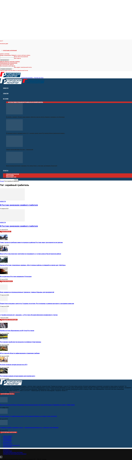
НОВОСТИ (5, 88)
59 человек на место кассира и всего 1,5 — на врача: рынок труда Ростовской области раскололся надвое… (35, 133)
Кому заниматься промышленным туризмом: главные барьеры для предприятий (27, 292)
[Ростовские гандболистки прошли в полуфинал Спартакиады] (4, 339)
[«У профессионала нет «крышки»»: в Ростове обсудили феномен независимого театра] (4, 312)
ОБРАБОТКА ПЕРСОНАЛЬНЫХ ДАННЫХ (14, 454)
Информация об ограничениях (8, 63)
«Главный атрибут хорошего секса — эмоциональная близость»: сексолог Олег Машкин (29, 427)
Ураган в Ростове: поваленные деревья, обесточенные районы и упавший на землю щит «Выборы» (33, 265)
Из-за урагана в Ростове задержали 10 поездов (15, 276)
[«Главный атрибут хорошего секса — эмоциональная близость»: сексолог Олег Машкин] (4, 424)
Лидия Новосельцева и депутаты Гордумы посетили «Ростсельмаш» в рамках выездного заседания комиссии (37, 303)
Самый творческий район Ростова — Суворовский (19, 149)
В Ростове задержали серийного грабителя (19, 205)
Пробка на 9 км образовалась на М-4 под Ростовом (17, 330)
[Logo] (11, 83)
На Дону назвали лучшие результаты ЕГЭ (13, 364)
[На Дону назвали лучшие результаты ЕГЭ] (4, 362)
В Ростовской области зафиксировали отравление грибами (20, 353)
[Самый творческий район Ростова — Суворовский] (14, 146)
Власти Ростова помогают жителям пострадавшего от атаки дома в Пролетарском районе (30, 254)
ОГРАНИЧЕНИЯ (7, 451)
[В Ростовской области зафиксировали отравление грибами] (4, 350)
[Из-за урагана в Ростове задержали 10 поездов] (4, 273)
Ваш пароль (17, 58)
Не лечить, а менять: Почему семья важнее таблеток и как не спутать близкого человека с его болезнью (35, 117)
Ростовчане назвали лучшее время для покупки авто (17, 376)
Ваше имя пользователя (21, 56)
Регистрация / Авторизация (10, 50)
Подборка (40, 102)
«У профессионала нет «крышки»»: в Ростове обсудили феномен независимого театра (29, 315)
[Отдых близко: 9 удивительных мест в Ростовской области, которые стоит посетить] (4, 413)
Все (7, 102)
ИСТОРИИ (5, 99)
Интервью (18, 102)
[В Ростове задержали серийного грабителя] (12, 200)
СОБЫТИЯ (5, 93)
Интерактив (11, 102)
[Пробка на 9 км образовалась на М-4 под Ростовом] (4, 327)
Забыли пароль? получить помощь (10, 61)
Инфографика (25, 102)
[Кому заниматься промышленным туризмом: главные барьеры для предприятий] (4, 289)
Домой (2, 181)
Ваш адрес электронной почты (23, 67)
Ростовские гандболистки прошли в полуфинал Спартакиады (20, 342)
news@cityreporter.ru (14, 392)
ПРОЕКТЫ (5, 170)
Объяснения (33, 102)
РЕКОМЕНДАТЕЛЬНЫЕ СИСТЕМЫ (13, 452)
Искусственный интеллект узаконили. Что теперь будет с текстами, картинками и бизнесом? (31, 166)
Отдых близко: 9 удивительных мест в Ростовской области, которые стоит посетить (28, 416)
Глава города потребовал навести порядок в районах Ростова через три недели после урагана (31, 242)
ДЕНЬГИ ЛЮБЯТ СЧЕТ (11, 177)
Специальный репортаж (12, 174)
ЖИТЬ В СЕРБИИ (10, 175)
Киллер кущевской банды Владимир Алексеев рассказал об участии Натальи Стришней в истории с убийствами (37, 405)
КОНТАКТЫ (6, 449)
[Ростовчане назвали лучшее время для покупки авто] (4, 373)
